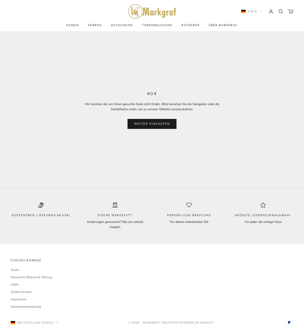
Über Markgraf (223, 25)
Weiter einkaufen (152, 124)
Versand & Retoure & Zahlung (31, 277)
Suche (15, 270)
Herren (95, 25)
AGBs (15, 284)
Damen (72, 25)
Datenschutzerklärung (26, 307)
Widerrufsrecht (21, 292)
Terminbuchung (157, 25)
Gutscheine (122, 25)
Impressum (18, 299)
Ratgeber (191, 25)
